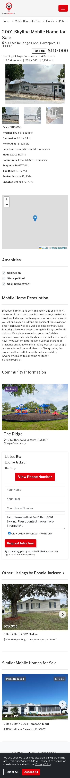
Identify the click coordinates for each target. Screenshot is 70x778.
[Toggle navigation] (63, 8)
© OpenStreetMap (58, 247)
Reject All (12, 772)
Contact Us (32, 752)
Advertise (17, 752)
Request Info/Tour (20, 543)
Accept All (31, 772)
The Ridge (13, 434)
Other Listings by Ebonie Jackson (32, 573)
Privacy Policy (28, 554)
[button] (35, 84)
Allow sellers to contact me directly (31, 533)
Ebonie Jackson (16, 462)
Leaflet (44, 247)
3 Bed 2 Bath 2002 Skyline (21, 634)
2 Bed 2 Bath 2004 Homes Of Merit (26, 723)
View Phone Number (35, 477)
